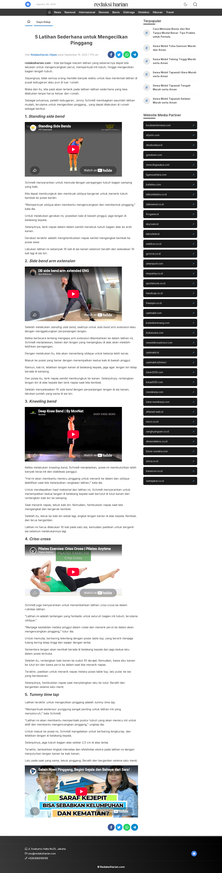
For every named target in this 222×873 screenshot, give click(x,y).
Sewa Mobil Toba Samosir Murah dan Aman (174, 48)
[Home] (49, 12)
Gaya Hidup (43, 21)
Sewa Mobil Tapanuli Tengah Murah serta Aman (171, 87)
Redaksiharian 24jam (44, 54)
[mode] (185, 4)
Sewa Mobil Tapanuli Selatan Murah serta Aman (171, 100)
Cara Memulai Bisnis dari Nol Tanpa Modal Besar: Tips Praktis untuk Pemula (174, 32)
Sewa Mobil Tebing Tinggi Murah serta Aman (174, 61)
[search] (195, 4)
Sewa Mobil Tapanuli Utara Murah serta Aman (174, 74)
